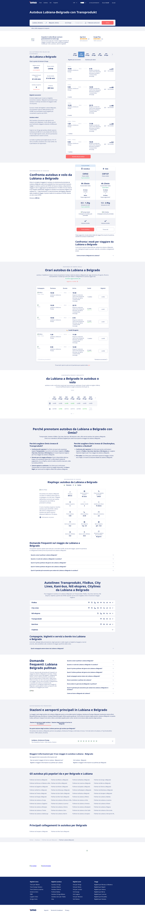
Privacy (67, 910)
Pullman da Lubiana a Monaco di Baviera (62, 800)
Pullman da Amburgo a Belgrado (60, 790)
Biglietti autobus (56, 882)
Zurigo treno (34, 899)
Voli (50, 2)
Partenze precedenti (45, 359)
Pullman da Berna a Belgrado (102, 783)
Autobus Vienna (56, 889)
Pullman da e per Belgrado (49, 840)
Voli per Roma (77, 887)
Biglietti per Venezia (100, 899)
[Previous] (49, 398)
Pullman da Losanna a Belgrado (81, 783)
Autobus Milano (56, 887)
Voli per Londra (77, 889)
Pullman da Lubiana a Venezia (80, 803)
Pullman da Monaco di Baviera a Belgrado (41, 783)
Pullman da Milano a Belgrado (59, 780)
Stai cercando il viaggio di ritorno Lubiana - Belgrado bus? (46, 760)
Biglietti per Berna (99, 892)
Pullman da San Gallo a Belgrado (60, 793)
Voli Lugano (76, 894)
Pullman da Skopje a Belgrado (38, 797)
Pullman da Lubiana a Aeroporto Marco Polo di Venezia (109, 814)
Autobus (46, 2)
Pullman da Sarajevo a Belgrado (103, 793)
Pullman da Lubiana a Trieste (38, 810)
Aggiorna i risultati (71, 281)
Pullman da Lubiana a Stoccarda (103, 810)
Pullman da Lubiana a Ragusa (102, 807)
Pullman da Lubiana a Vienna (59, 807)
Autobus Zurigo (56, 884)
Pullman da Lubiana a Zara (58, 810)
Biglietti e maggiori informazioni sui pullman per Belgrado (89, 762)
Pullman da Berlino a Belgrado (38, 790)
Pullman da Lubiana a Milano (80, 797)
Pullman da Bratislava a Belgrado (103, 790)
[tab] (74, 59)
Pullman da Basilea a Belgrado (81, 780)
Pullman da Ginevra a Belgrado (38, 780)
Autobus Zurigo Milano (58, 894)
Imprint (46, 910)
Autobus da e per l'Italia (58, 897)
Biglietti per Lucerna (100, 894)
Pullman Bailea (55, 892)
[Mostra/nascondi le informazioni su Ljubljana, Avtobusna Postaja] (113, 741)
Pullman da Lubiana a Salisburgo (39, 814)
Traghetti (55, 2)
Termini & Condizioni (57, 910)
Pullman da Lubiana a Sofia (80, 800)
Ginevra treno (34, 892)
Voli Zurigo (76, 892)
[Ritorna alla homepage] (34, 3)
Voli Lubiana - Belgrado (79, 760)
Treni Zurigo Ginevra (36, 887)
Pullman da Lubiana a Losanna (102, 800)
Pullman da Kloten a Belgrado (59, 786)
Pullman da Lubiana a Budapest (81, 807)
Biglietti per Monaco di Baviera (103, 884)
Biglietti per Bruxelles (100, 897)
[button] (69, 23)
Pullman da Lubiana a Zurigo (38, 800)
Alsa (52, 899)
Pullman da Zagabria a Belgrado (39, 786)
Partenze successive (100, 359)
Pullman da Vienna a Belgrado (102, 786)
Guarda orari (36, 89)
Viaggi (96, 882)
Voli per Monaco (78, 897)
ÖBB (31, 894)
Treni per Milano (35, 884)
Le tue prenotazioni (94, 2)
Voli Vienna (76, 899)
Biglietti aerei (77, 882)
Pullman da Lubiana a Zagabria (38, 803)
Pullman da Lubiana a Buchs (59, 814)
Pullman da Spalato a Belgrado (81, 786)
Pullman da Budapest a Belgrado (81, 790)
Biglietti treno (34, 882)
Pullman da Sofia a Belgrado (59, 783)
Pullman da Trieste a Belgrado (38, 793)
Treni (40, 2)
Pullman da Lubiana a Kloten (102, 803)
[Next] (112, 54)
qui (89, 365)
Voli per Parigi (77, 884)
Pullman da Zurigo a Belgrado (102, 780)
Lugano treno (34, 897)
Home (31, 840)
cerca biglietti (36, 70)
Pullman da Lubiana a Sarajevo (81, 814)
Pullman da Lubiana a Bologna (38, 807)
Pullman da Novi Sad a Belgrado (60, 797)
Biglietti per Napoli (99, 887)
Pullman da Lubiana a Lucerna (59, 803)
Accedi (113, 2)
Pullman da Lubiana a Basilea (102, 797)
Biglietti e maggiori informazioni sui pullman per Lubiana (46, 762)
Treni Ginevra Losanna (36, 889)
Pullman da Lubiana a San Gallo (81, 810)
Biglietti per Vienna (100, 889)
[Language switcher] (83, 3)
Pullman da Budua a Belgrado (80, 793)
